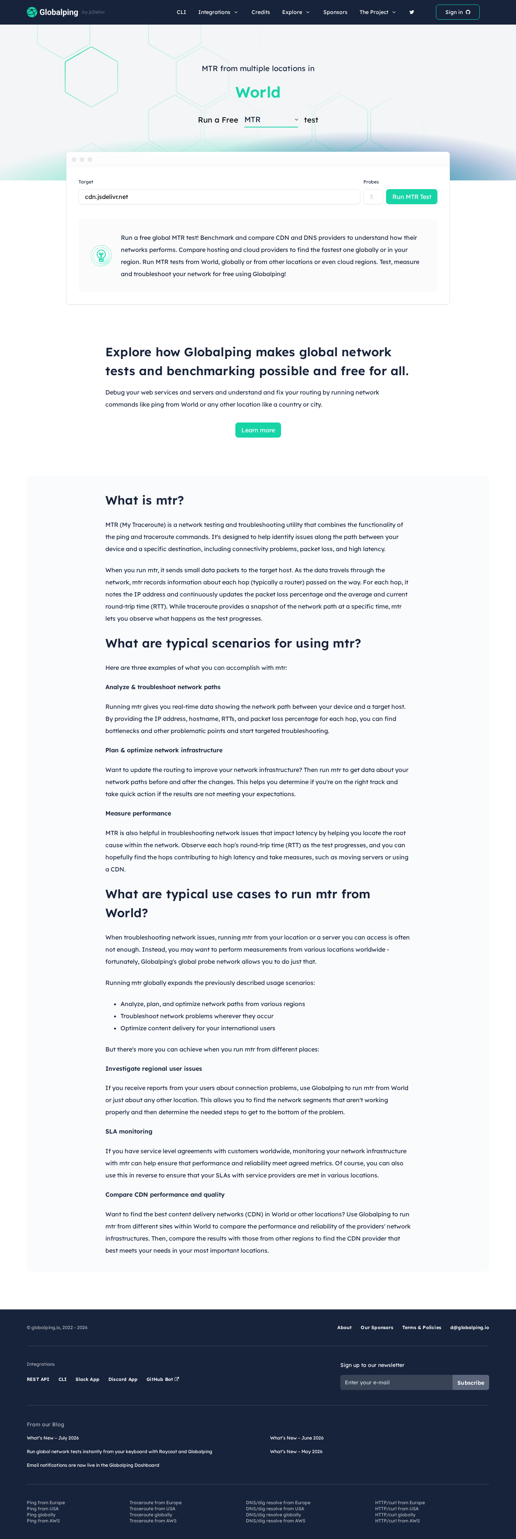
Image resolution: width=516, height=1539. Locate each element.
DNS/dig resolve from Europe (278, 1502)
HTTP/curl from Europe (400, 1502)
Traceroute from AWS (153, 1520)
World (258, 91)
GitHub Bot (161, 1379)
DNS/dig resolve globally (273, 1514)
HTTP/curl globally (395, 1514)
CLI (181, 12)
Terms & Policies (421, 1327)
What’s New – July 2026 (53, 1438)
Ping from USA (43, 1508)
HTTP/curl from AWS (397, 1520)
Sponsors (335, 12)
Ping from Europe (46, 1502)
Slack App (87, 1379)
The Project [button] (374, 12)
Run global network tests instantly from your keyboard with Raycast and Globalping (119, 1451)
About (344, 1327)
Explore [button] (292, 12)
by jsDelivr (93, 12)
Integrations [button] (214, 12)
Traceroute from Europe (156, 1502)
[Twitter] (411, 12)
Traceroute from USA (152, 1508)
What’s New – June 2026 (297, 1438)
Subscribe (470, 1382)
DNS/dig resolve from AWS (275, 1520)
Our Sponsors (377, 1327)
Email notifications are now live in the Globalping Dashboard (93, 1465)
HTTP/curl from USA (397, 1508)
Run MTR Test (411, 196)
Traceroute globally (151, 1514)
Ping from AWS (43, 1520)
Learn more (258, 430)
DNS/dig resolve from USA (275, 1508)
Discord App (122, 1379)
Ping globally (41, 1514)
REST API (38, 1379)
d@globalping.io (469, 1327)
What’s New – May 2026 (296, 1451)
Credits (261, 12)
